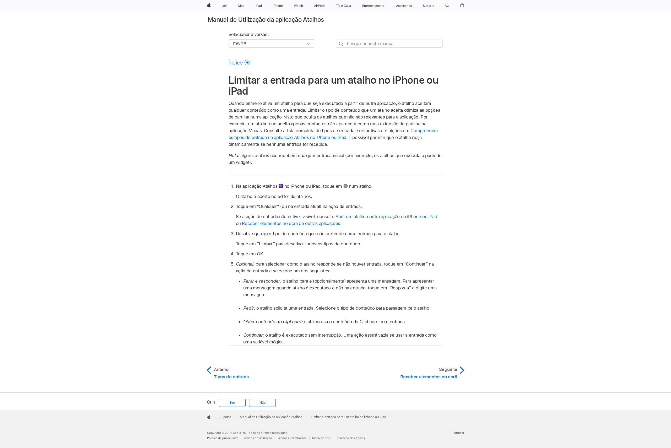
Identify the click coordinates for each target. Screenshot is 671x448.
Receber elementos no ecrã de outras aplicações (291, 223)
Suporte (225, 417)
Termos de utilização (258, 438)
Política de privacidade (222, 438)
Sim (232, 402)
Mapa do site (321, 438)
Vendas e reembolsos (292, 438)
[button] (447, 6)
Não (262, 402)
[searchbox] (389, 44)
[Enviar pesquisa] (341, 44)
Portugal (458, 433)
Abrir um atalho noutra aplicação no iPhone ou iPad (386, 216)
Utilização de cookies (350, 438)
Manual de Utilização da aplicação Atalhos (266, 19)
